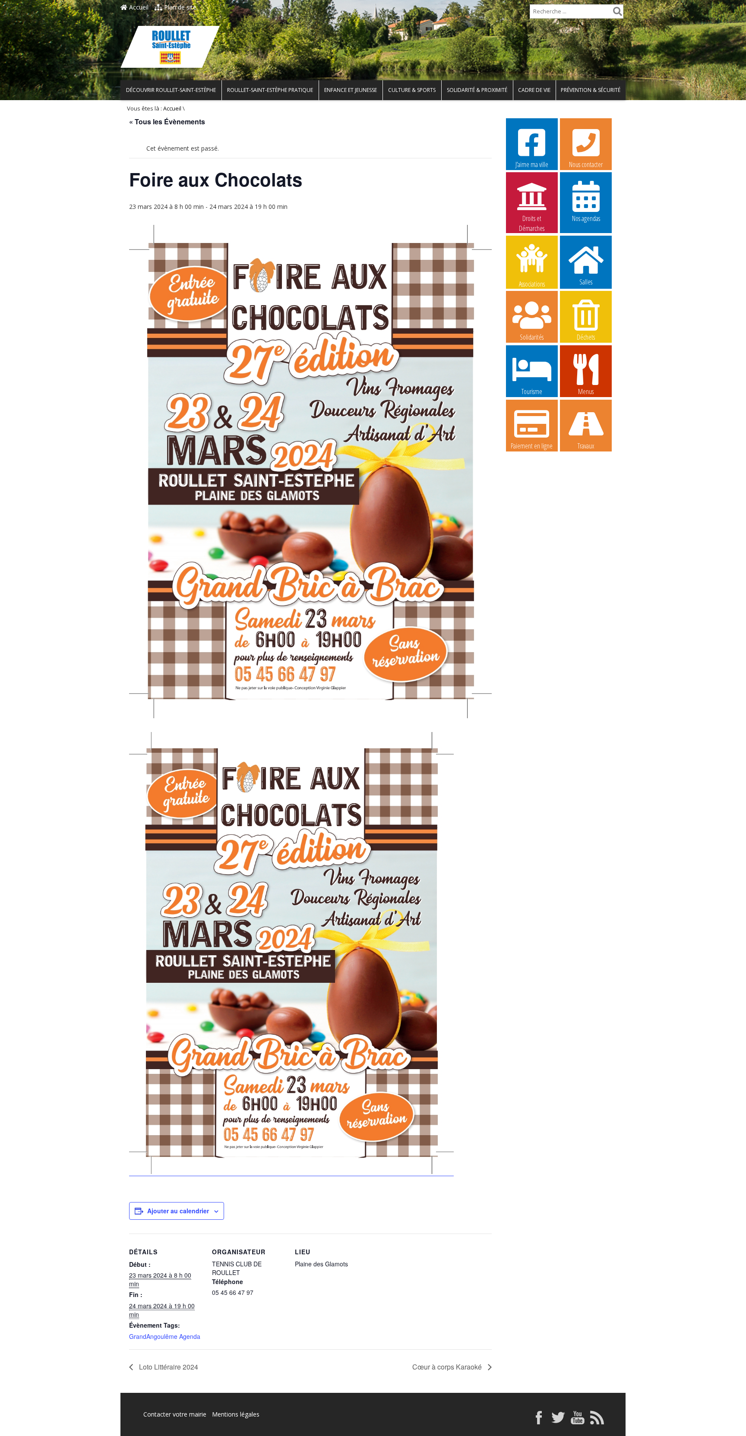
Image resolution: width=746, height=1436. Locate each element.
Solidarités (532, 337)
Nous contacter (586, 164)
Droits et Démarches (531, 219)
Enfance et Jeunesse (350, 90)
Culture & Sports (412, 90)
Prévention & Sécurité (590, 90)
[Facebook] (539, 1422)
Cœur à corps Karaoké (448, 1367)
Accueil (138, 7)
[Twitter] (558, 1422)
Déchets (586, 337)
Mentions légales (235, 1414)
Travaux (586, 446)
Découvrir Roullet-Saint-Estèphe (171, 90)
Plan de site (179, 7)
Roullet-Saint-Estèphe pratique (270, 90)
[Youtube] (578, 1422)
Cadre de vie (534, 90)
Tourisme (532, 391)
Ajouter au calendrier (178, 1210)
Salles (585, 282)
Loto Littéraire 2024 (167, 1367)
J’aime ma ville (531, 164)
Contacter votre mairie (174, 1414)
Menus (586, 391)
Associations (532, 283)
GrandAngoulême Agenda (164, 1336)
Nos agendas (586, 218)
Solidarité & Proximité (477, 90)
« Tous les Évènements (167, 121)
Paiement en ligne (532, 446)
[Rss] (597, 1422)
